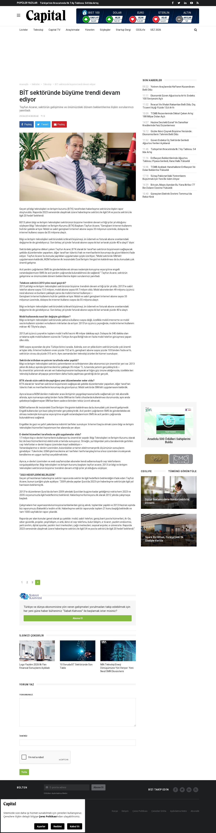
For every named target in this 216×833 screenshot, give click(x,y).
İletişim (125, 811)
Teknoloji (47, 84)
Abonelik (195, 811)
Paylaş (28, 124)
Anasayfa (23, 84)
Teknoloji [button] (38, 29)
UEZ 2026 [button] (156, 29)
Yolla (24, 772)
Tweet (44, 124)
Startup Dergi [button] (123, 29)
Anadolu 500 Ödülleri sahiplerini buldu (168, 440)
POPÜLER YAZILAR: (27, 3)
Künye (115, 811)
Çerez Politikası (139, 811)
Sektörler (36, 84)
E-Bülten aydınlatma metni (55, 793)
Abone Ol (78, 618)
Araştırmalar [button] (73, 29)
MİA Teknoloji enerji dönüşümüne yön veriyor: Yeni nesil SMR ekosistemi (116, 668)
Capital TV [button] (54, 29)
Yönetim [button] (89, 29)
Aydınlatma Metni (178, 811)
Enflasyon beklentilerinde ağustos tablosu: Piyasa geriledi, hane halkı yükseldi (85, 3)
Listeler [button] (24, 29)
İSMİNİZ (23, 736)
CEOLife (140, 29)
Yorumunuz (26, 695)
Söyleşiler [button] (105, 29)
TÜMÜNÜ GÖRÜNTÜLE (182, 471)
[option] (88, 3)
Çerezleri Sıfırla (158, 811)
